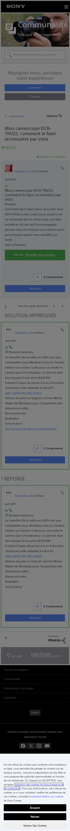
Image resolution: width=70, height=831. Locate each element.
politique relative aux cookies (47, 796)
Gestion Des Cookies (35, 825)
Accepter (35, 807)
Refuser (35, 816)
